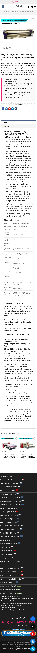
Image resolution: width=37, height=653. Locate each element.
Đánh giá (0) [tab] (6, 126)
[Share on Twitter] (6, 108)
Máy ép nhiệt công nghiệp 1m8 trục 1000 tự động (28, 457)
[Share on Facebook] (3, 108)
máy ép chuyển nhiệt (11, 104)
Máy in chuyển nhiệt (23, 642)
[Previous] (1, 455)
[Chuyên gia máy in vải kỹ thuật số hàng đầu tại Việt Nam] (18, 7)
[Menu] (3, 6)
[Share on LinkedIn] (12, 108)
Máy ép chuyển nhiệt (26, 11)
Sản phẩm (15, 11)
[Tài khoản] (29, 7)
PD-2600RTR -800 (22, 104)
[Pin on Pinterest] (9, 108)
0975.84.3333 (23, 334)
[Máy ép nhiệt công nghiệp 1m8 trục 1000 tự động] (27, 445)
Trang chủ (7, 11)
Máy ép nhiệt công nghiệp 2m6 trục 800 (9, 456)
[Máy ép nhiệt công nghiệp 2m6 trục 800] (9, 445)
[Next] (36, 455)
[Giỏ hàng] (32, 7)
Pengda (9, 102)
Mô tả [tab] (5, 122)
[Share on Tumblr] (15, 108)
